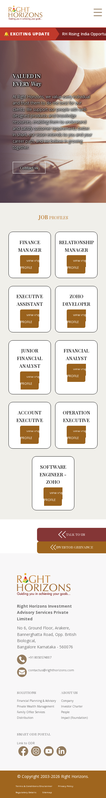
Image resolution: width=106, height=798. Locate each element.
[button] (98, 13)
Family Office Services (31, 712)
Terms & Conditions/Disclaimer (34, 786)
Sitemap (47, 792)
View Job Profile (30, 264)
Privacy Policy (65, 786)
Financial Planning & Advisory (36, 700)
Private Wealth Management (35, 706)
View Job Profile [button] (30, 435)
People (65, 712)
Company (67, 700)
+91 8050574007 (39, 657)
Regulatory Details (26, 792)
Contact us (29, 167)
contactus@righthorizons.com (51, 670)
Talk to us (75, 534)
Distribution (25, 717)
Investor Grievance (74, 547)
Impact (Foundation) (74, 717)
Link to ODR (26, 743)
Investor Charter (72, 706)
